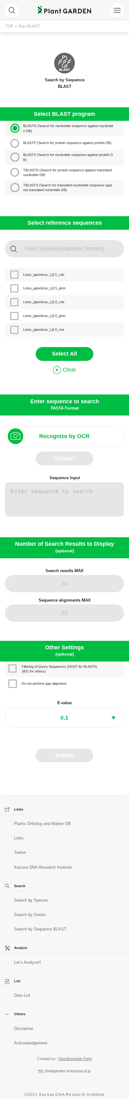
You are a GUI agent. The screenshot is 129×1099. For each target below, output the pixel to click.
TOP (9, 26)
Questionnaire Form (75, 1059)
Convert (64, 458)
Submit (64, 755)
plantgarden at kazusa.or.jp (68, 1071)
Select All (64, 354)
